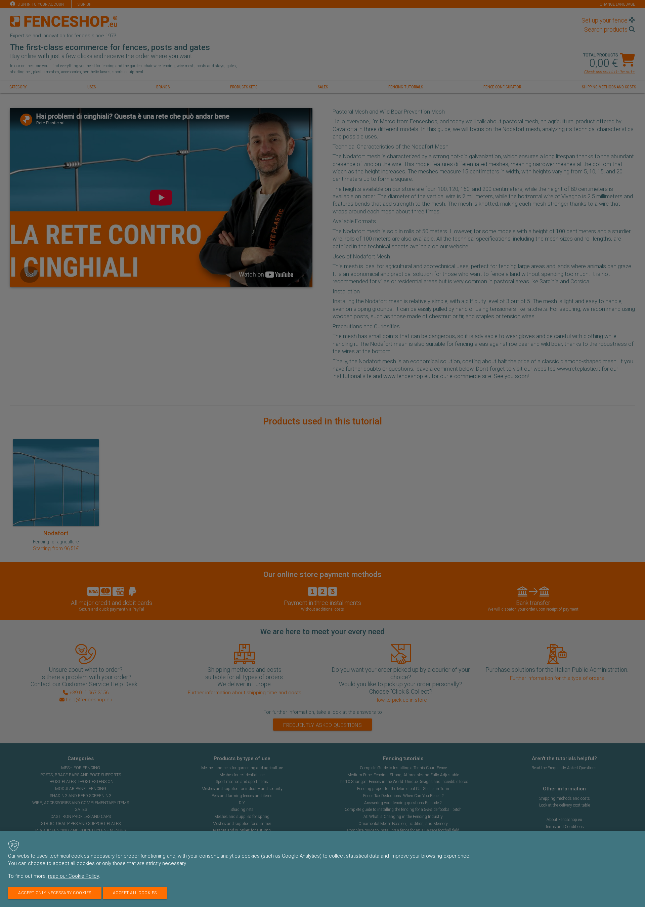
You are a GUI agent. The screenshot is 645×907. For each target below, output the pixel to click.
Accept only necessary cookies (54, 893)
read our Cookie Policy (73, 876)
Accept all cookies (135, 893)
